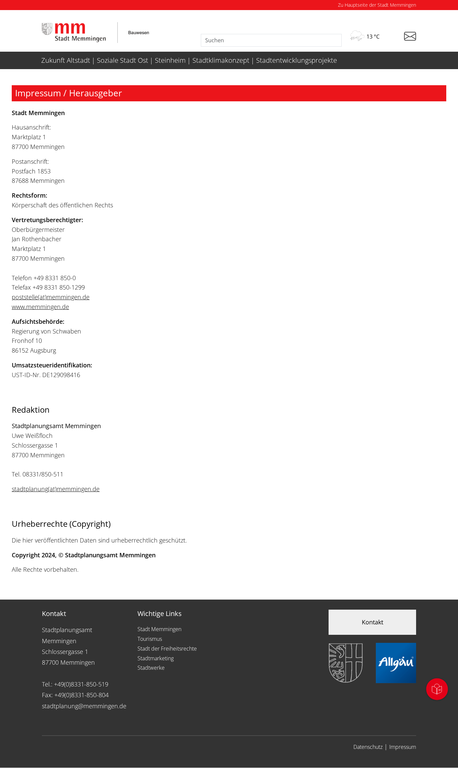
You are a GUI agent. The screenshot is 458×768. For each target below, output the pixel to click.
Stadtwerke (151, 667)
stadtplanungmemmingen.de (56, 489)
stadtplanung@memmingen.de (84, 706)
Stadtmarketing (155, 658)
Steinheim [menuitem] (170, 60)
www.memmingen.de (40, 307)
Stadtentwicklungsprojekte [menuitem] (296, 60)
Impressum (402, 747)
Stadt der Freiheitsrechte (167, 648)
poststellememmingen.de (51, 297)
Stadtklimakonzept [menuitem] (220, 60)
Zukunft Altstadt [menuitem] (65, 60)
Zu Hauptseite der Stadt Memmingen (377, 5)
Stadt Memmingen (159, 629)
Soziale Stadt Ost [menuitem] (122, 60)
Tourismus (149, 639)
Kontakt (372, 622)
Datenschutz (368, 747)
